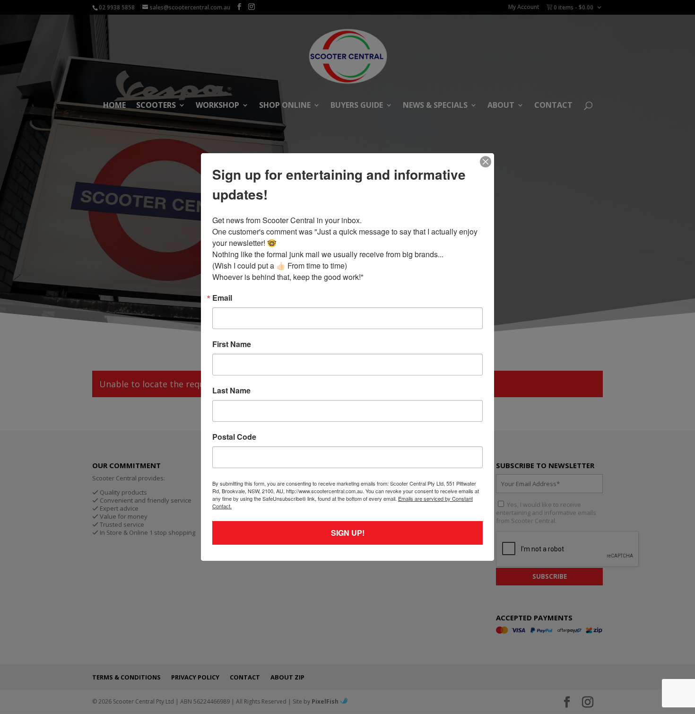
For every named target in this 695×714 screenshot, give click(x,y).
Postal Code (234, 437)
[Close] (485, 161)
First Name (231, 344)
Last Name (231, 390)
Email (222, 298)
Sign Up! (348, 532)
